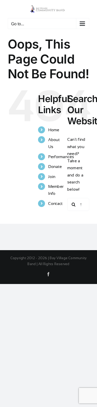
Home (53, 130)
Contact (55, 203)
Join (52, 176)
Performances (61, 157)
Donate (55, 166)
